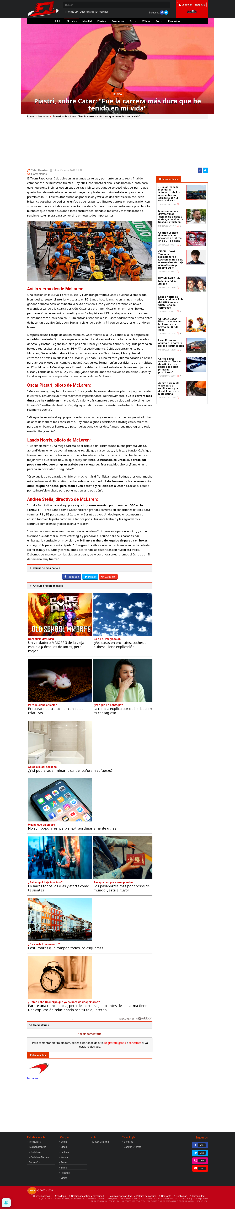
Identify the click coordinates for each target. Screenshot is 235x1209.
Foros (159, 21)
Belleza (65, 1152)
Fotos (133, 21)
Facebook (73, 576)
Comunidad (198, 1196)
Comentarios (39, 174)
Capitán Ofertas (132, 1147)
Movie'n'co (34, 1162)
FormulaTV (35, 1141)
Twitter (92, 576)
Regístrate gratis (115, 1043)
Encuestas (174, 21)
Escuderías (117, 21)
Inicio (58, 21)
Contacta (166, 1196)
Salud (64, 1167)
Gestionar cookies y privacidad (87, 1196)
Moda (64, 1147)
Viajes (64, 1178)
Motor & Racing (100, 1141)
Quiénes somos (41, 1196)
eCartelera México (39, 1157)
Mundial (87, 21)
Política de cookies (146, 1196)
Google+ (110, 576)
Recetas (65, 1172)
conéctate (135, 1043)
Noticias (72, 21)
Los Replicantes (37, 1147)
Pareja (64, 1157)
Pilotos (101, 21)
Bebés (64, 1162)
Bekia (64, 1141)
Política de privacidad (120, 1196)
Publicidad (181, 1196)
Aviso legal (60, 1196)
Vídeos (146, 21)
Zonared (128, 1141)
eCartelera (35, 1152)
